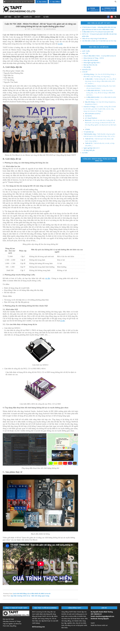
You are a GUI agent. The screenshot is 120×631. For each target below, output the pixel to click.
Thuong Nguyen (103, 618)
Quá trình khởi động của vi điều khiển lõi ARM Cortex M (31, 593)
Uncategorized (51, 29)
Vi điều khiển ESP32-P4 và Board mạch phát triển (98, 32)
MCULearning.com (38, 627)
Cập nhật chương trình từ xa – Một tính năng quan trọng (29, 596)
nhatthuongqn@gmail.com (105, 616)
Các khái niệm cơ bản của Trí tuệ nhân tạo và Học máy (99, 41)
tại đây (60, 44)
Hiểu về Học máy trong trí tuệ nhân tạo (94, 38)
